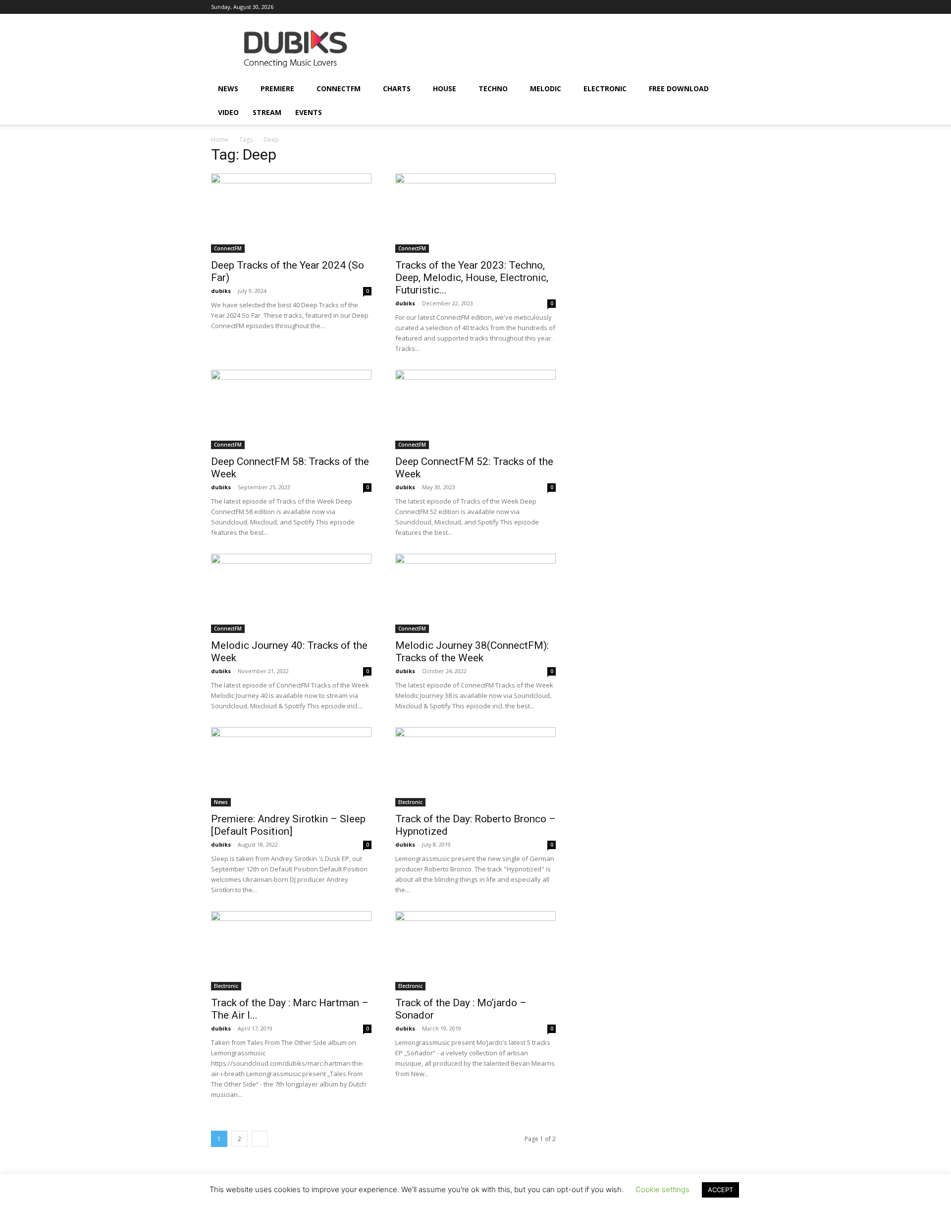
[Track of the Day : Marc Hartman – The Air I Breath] (291, 950)
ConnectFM (339, 88)
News (228, 88)
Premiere (277, 88)
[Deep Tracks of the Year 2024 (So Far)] (291, 213)
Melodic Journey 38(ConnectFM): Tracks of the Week (472, 651)
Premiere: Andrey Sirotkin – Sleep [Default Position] (288, 825)
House (444, 88)
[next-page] (260, 1139)
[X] (716, 7)
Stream (267, 112)
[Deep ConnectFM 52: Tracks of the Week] (475, 409)
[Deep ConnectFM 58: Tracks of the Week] (291, 409)
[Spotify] (683, 7)
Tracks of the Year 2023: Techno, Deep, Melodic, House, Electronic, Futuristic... (471, 277)
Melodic (545, 88)
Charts (397, 88)
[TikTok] (699, 7)
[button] (728, 89)
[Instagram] (618, 7)
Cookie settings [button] (662, 1189)
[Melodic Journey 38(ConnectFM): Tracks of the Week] (475, 593)
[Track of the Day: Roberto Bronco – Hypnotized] (475, 766)
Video (228, 112)
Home (219, 139)
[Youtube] (732, 7)
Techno (493, 88)
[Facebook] (601, 7)
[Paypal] (650, 7)
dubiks (221, 290)
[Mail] (634, 7)
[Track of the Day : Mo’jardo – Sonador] (475, 950)
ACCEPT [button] (720, 1190)
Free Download (679, 88)
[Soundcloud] (667, 7)
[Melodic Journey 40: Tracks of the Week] (291, 593)
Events (308, 112)
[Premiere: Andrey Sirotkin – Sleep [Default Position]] (291, 766)
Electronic (605, 88)
